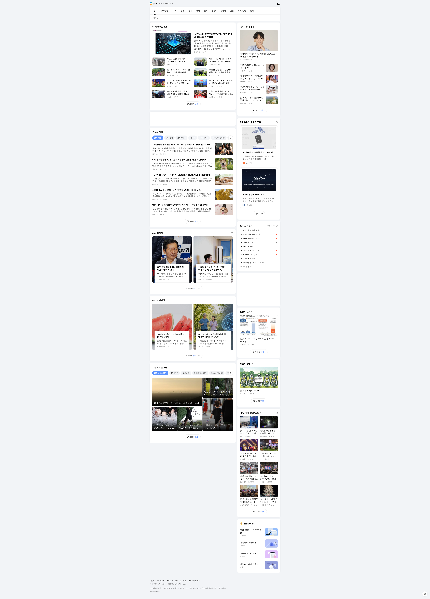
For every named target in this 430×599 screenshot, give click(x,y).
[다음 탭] (230, 138)
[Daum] (151, 3)
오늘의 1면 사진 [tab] (217, 373)
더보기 (257, 214)
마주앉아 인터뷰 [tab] (219, 138)
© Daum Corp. (155, 591)
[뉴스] (155, 3)
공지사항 (183, 581)
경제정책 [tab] (169, 138)
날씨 (171, 3)
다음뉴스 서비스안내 (157, 581)
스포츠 (166, 3)
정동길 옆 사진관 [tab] (160, 373)
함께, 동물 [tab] (158, 138)
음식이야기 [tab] (181, 138)
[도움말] (232, 233)
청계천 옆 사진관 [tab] (200, 373)
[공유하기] (278, 3)
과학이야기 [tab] (204, 138)
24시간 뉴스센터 (172, 581)
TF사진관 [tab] (174, 373)
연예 (160, 3)
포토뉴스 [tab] (186, 373)
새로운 (193, 104)
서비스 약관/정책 (194, 581)
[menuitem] (154, 10)
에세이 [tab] (192, 138)
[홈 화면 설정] (424, 593)
